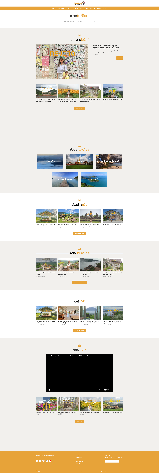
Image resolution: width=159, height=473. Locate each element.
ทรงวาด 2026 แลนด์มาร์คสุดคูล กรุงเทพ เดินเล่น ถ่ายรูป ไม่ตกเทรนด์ (107, 86)
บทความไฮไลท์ (82, 142)
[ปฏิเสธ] (157, 471)
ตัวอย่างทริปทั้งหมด (79, 273)
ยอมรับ (100, 471)
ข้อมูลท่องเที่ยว (61, 8)
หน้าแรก (54, 8)
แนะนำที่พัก (37, 364)
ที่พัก (91, 8)
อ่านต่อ (119, 97)
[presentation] (42, 44)
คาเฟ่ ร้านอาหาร (84, 8)
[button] (78, 63)
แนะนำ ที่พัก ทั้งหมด (79, 370)
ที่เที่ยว (68, 8)
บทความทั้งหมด (79, 148)
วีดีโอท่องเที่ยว (97, 8)
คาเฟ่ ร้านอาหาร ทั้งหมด (79, 321)
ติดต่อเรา (105, 8)
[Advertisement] (79, 160)
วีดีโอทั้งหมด (79, 461)
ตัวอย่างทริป (75, 8)
